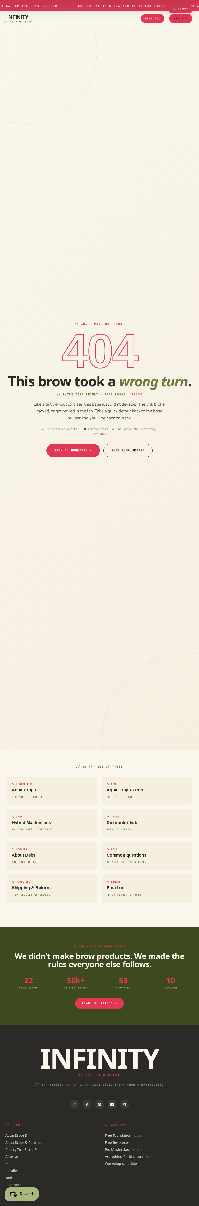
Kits (8, 1163)
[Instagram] (74, 1104)
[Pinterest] (99, 1104)
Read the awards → (99, 1003)
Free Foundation (124, 1135)
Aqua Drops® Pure (24, 1142)
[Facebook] (124, 1104)
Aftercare (12, 1156)
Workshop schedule (121, 1163)
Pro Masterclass (123, 1149)
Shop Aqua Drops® (128, 450)
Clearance (13, 1184)
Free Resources (117, 1142)
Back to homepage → (73, 450)
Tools (9, 1177)
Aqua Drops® (16, 1135)
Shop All (152, 18)
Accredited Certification (129, 1156)
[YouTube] (112, 1104)
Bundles (12, 1170)
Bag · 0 (181, 18)
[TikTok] (86, 1104)
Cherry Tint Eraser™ (21, 1149)
